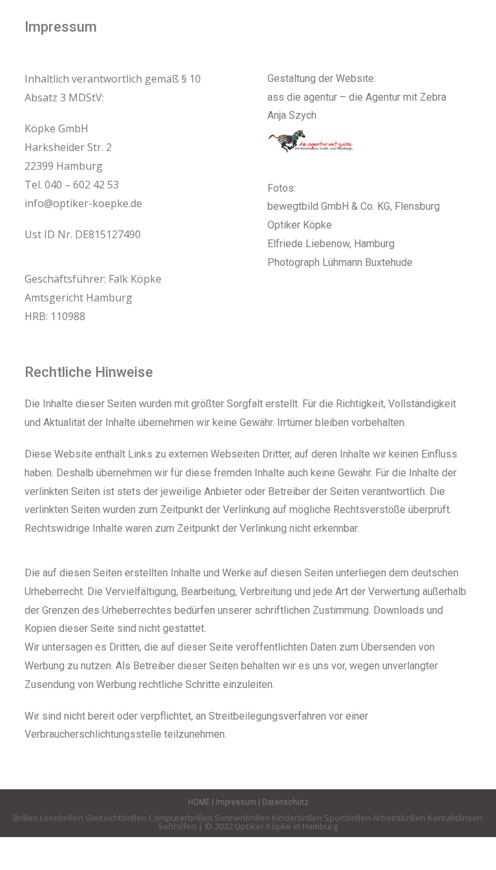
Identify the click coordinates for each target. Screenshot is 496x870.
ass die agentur (303, 97)
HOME (199, 802)
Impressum (237, 802)
